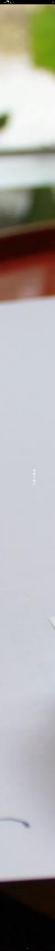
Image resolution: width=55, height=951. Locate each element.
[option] (27, 475)
